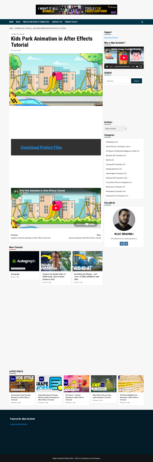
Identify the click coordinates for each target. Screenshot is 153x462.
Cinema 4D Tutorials (114, 164)
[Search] (142, 22)
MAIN (11, 22)
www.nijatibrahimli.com (18, 424)
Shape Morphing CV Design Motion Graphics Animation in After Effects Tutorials (48, 397)
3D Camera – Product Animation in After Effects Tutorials (74, 397)
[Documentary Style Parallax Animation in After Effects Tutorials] (22, 383)
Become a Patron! (111, 37)
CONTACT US (57, 22)
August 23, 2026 (17, 402)
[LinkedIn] (126, 244)
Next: (85, 236)
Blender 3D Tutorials (114, 155)
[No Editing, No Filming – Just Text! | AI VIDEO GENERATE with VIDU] (87, 261)
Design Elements (112, 169)
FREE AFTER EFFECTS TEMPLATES (36, 22)
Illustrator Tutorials (113, 187)
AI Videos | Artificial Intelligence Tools (121, 151)
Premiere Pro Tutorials (18, 34)
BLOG (18, 22)
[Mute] (137, 66)
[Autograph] (24, 261)
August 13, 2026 (98, 400)
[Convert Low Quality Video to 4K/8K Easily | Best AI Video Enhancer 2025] (56, 261)
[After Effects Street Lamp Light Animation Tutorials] (103, 383)
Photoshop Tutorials (114, 191)
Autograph (15, 274)
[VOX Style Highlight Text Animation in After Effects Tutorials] (131, 383)
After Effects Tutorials (115, 146)
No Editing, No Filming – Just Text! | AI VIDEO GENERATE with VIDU (86, 277)
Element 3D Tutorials (114, 178)
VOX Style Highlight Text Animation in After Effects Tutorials (129, 397)
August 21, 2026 (44, 402)
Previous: (30, 236)
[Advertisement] (56, 123)
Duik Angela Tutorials (114, 173)
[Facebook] (122, 244)
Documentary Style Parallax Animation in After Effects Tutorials (21, 397)
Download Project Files (41, 147)
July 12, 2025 (47, 282)
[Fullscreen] (141, 66)
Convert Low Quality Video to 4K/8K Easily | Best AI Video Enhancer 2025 (54, 277)
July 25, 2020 (17, 50)
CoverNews (84, 458)
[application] (124, 58)
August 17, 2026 (71, 402)
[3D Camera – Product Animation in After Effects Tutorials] (76, 383)
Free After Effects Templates (117, 182)
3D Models (110, 142)
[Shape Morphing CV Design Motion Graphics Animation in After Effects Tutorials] (49, 383)
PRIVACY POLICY (71, 22)
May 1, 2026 (16, 277)
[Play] (107, 66)
